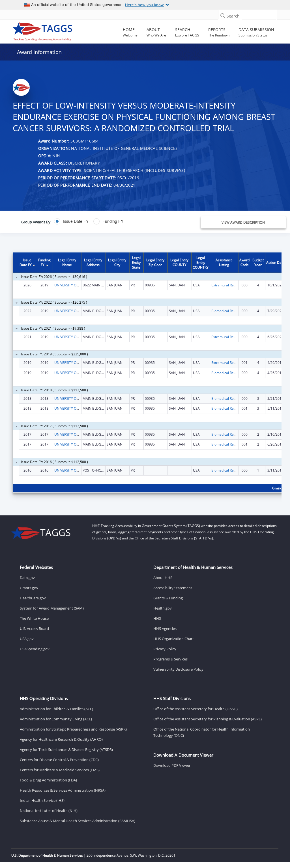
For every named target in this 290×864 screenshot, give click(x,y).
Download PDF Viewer (171, 765)
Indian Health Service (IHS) (42, 800)
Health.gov (162, 608)
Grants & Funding (168, 598)
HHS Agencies (165, 628)
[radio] (71, 221)
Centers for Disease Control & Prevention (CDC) (59, 759)
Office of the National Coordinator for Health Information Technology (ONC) (201, 732)
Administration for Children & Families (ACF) (56, 708)
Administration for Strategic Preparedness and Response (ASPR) (73, 729)
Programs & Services (170, 659)
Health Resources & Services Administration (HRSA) (63, 790)
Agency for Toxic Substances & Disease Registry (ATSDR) (66, 749)
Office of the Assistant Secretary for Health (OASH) (195, 708)
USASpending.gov (35, 648)
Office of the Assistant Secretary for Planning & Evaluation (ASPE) (207, 719)
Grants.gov (29, 587)
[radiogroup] (108, 221)
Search (233, 16)
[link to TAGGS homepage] (42, 30)
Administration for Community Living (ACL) (56, 719)
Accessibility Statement (172, 587)
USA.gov (27, 638)
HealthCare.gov (33, 598)
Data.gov (27, 577)
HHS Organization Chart (173, 638)
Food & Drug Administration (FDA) (48, 780)
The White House (34, 618)
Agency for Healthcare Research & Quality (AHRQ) (61, 739)
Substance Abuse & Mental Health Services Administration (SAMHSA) (77, 820)
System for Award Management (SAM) (52, 608)
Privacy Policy (164, 648)
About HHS (162, 577)
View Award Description (243, 222)
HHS (157, 618)
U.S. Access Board (34, 628)
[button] (223, 15)
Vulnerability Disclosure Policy (178, 669)
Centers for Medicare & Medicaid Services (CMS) (60, 769)
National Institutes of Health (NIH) (49, 810)
